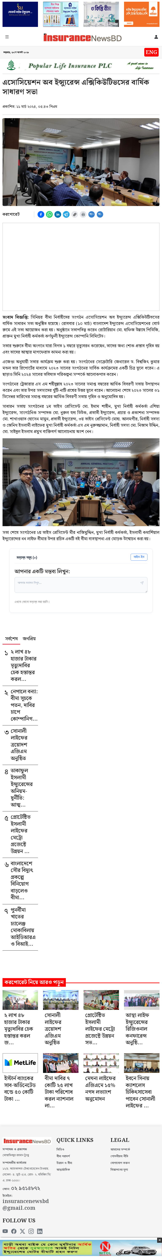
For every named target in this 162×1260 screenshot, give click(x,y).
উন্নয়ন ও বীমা (64, 1163)
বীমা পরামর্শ (63, 1156)
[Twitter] (22, 1231)
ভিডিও (60, 1149)
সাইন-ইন (139, 557)
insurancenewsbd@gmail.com (26, 1205)
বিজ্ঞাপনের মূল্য (119, 1170)
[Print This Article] (83, 214)
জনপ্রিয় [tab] (29, 639)
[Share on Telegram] (66, 214)
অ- (100, 214)
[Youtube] (5, 1231)
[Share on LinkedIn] (57, 214)
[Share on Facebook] (41, 214)
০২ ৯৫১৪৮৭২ (25, 1188)
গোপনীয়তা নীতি (119, 1156)
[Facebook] (13, 1231)
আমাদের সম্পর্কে (120, 1149)
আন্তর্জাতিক (63, 1170)
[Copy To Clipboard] (74, 214)
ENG (151, 52)
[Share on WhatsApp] (49, 214)
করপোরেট (11, 214)
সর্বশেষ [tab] (11, 639)
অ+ (91, 214)
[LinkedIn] (39, 1231)
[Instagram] (31, 1231)
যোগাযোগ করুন (120, 1163)
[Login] (156, 37)
